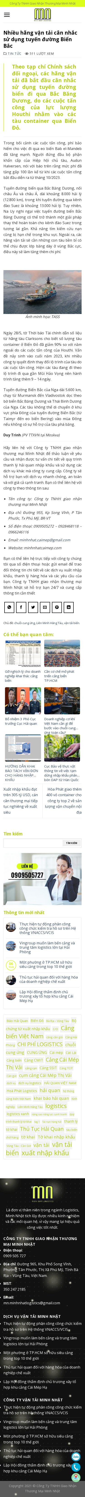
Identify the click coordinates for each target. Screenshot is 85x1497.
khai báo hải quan (51, 1098)
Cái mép (56, 1052)
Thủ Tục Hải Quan (42, 1128)
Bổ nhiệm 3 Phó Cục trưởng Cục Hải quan (21, 721)
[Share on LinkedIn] (69, 607)
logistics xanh (18, 1113)
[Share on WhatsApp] (9, 607)
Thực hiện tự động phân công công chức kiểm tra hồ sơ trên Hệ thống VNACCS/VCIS (47, 928)
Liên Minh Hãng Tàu (49, 623)
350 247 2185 (14, 1289)
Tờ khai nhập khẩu (56, 1137)
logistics (56, 1106)
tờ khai (28, 1137)
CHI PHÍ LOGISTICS (40, 1044)
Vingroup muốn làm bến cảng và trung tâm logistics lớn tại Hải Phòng (47, 947)
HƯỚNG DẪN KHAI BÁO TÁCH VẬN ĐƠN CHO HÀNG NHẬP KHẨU (21, 773)
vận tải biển (71, 623)
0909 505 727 (14, 1255)
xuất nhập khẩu (45, 1152)
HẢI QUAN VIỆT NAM (60, 1083)
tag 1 (37, 1121)
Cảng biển (14, 1060)
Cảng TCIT (66, 1068)
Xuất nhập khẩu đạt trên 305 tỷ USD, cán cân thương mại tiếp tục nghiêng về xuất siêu (20, 801)
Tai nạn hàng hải (51, 1121)
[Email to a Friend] (45, 607)
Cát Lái (71, 1052)
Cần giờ (11, 1076)
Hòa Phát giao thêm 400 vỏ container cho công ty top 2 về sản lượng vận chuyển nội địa (63, 801)
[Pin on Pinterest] (57, 607)
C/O (55, 1029)
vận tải (41, 1145)
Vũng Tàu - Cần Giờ (19, 1146)
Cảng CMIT (33, 1060)
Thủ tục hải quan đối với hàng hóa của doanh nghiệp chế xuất (48, 979)
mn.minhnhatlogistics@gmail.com (31, 1302)
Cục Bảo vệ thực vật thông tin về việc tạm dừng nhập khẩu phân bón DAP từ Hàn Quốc (61, 773)
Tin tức (15, 53)
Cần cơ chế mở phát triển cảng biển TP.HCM (59, 676)
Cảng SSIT (48, 1067)
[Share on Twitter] (33, 607)
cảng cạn (31, 1068)
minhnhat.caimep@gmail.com (44, 539)
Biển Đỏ (37, 1020)
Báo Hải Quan (17, 1020)
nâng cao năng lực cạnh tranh (49, 1114)
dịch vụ (11, 1083)
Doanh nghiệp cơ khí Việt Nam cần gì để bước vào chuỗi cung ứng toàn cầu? (60, 726)
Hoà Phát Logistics (22, 1090)
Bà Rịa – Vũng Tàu (57, 1021)
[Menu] (6, 14)
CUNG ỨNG (37, 1052)
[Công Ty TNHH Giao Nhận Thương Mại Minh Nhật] (42, 15)
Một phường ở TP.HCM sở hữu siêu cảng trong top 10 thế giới (45, 964)
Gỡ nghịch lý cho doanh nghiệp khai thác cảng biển (23, 676)
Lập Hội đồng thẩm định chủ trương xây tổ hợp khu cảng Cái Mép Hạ (46, 996)
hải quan (50, 1090)
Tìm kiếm (71, 843)
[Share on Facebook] (21, 607)
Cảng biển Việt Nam (40, 1032)
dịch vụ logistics (29, 1083)
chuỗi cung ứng (24, 623)
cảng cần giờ (54, 1037)
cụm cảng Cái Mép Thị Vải (45, 1075)
